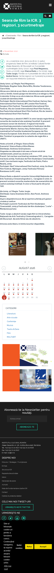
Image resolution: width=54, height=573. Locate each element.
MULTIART (11, 337)
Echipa (4, 466)
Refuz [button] (29, 547)
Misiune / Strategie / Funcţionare (14, 462)
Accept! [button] (43, 547)
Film (9, 333)
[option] (17, 244)
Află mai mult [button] (7, 567)
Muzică (10, 325)
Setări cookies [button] (19, 546)
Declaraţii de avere (9, 481)
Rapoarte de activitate (10, 473)
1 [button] (25, 262)
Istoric (4, 477)
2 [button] (29, 262)
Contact (5, 492)
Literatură (11, 314)
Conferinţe (11, 321)
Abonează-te (27, 427)
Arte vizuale (12, 318)
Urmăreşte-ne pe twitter (17, 507)
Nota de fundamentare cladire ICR (14, 488)
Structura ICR (7, 470)
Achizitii (5, 485)
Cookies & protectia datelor (12, 496)
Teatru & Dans (13, 329)
